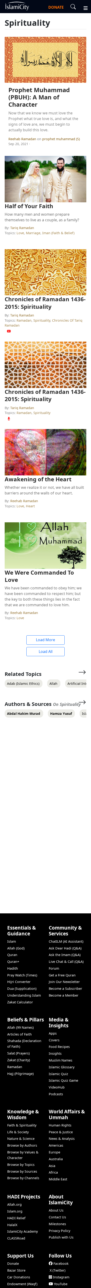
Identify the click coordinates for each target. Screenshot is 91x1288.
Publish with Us (61, 1237)
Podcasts (56, 1094)
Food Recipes (59, 1046)
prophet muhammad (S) (61, 139)
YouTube (60, 1284)
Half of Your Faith (29, 206)
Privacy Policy (59, 1230)
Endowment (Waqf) (22, 1284)
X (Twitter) (57, 1270)
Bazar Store (16, 1270)
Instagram (61, 1277)
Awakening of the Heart (38, 479)
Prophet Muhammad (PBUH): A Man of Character (39, 97)
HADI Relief (16, 1218)
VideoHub (57, 1087)
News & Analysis (62, 1138)
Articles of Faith (19, 1034)
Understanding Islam (24, 995)
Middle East (58, 1179)
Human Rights (60, 1125)
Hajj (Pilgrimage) (20, 1073)
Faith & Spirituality (21, 1125)
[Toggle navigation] (83, 7)
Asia (52, 1166)
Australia (56, 1159)
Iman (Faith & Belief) (58, 233)
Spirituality (41, 320)
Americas (56, 1145)
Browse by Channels (23, 1178)
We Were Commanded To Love (39, 576)
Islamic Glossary (61, 1067)
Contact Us (57, 1217)
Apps (53, 1033)
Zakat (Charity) (18, 1060)
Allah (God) (15, 948)
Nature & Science (21, 1138)
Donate (13, 1263)
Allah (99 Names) (20, 1027)
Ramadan (24, 320)
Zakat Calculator (20, 1002)
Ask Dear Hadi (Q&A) (65, 948)
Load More (45, 639)
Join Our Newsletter (64, 981)
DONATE (56, 7)
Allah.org (14, 1204)
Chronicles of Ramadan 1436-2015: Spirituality (45, 302)
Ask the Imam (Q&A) (64, 955)
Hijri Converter (19, 981)
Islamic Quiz (58, 1074)
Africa (53, 1172)
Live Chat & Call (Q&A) (66, 961)
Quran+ (13, 961)
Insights (55, 1053)
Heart (30, 506)
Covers (54, 1040)
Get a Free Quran (62, 975)
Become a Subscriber (65, 988)
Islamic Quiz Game (63, 1080)
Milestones (57, 1224)
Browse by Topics (21, 1164)
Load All (45, 651)
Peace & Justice (61, 1132)
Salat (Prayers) (18, 1053)
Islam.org (14, 1211)
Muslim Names (60, 1060)
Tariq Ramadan (22, 228)
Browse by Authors (22, 1145)
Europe (54, 1152)
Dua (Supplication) (21, 988)
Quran (12, 955)
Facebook (61, 1263)
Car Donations (18, 1277)
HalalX (12, 1225)
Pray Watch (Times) (22, 975)
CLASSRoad (16, 1238)
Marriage (33, 233)
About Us (56, 1210)
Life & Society (18, 1132)
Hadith (12, 968)
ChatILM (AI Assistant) (66, 941)
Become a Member (63, 995)
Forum (54, 968)
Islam (11, 941)
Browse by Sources (22, 1171)
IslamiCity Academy (22, 1231)
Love (20, 233)
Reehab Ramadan (22, 139)
